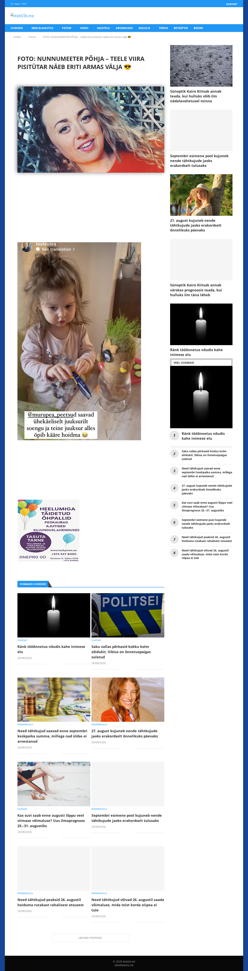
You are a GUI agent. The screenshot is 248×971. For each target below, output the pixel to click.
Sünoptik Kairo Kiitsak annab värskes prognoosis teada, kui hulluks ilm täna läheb (196, 290)
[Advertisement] (90, 215)
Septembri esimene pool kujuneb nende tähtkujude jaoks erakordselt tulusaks (199, 161)
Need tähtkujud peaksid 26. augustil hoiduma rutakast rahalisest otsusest (207, 539)
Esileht (17, 37)
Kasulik (144, 28)
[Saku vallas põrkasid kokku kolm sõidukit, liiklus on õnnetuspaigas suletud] (127, 615)
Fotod (66, 28)
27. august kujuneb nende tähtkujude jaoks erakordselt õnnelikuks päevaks (207, 489)
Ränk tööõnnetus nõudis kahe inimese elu (196, 352)
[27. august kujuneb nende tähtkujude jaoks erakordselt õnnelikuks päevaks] (127, 699)
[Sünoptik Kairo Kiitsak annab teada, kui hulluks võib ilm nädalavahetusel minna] (201, 66)
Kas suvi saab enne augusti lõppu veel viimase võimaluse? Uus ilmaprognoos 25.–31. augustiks (51, 820)
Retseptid (181, 28)
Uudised (17, 28)
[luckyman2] (48, 502)
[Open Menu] (233, 16)
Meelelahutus (42, 28)
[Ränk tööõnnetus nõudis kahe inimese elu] (53, 615)
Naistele (103, 28)
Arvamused (124, 28)
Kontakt (231, 4)
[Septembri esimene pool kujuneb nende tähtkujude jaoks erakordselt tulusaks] (127, 784)
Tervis (163, 28)
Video (84, 28)
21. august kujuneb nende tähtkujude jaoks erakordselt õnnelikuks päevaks (195, 225)
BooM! (198, 28)
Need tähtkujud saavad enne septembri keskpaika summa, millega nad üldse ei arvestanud (52, 736)
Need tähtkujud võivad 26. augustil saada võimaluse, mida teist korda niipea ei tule (127, 904)
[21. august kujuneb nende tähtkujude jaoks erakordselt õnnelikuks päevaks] (201, 195)
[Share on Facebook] (52, 664)
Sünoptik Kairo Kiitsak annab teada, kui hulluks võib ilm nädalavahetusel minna (195, 96)
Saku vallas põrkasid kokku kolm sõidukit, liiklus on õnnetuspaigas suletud (121, 651)
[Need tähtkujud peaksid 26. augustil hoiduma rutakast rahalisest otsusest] (53, 868)
